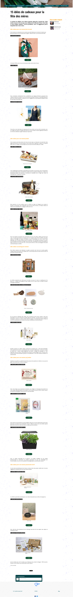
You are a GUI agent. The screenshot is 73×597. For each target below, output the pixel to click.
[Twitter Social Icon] (37, 596)
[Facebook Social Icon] (35, 596)
